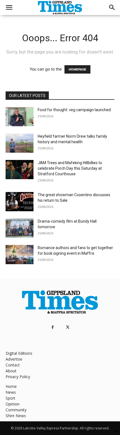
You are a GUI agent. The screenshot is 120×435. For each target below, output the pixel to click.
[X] (67, 327)
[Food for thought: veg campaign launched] (19, 116)
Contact (13, 365)
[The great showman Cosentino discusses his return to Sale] (19, 201)
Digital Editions (19, 353)
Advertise (14, 359)
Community (16, 409)
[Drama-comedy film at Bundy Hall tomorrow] (19, 228)
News (11, 392)
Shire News (16, 415)
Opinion (13, 404)
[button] (9, 7)
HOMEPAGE (77, 69)
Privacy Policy (18, 376)
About (11, 370)
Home (11, 386)
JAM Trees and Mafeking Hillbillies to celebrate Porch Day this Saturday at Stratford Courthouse (70, 168)
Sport (10, 398)
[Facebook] (52, 327)
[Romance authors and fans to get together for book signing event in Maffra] (19, 254)
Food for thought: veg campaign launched (74, 110)
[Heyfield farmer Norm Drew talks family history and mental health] (19, 143)
